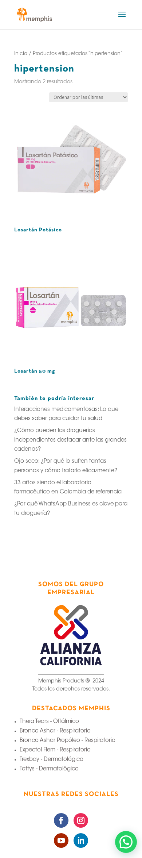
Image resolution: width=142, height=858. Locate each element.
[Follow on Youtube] (61, 840)
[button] (126, 842)
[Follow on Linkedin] (81, 840)
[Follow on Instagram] (81, 820)
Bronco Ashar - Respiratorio (55, 731)
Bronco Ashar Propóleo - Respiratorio (67, 740)
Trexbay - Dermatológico (51, 759)
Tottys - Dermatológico (49, 769)
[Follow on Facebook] (61, 820)
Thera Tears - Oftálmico (49, 721)
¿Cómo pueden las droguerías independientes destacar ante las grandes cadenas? (70, 440)
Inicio (20, 54)
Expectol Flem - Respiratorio (55, 750)
